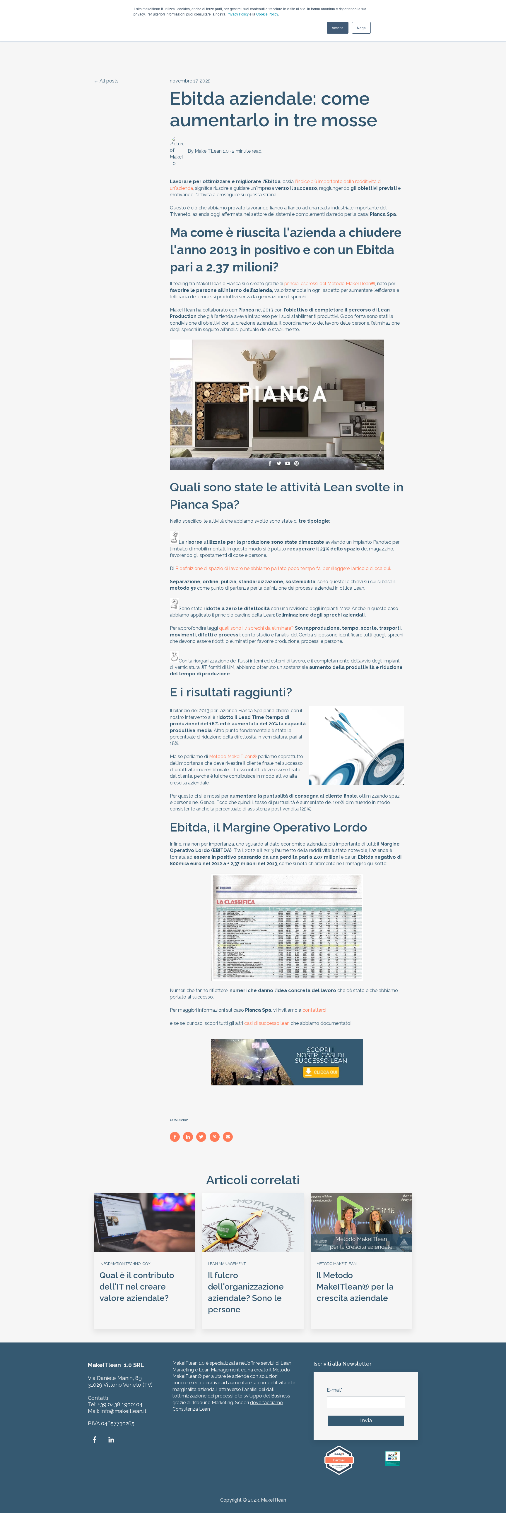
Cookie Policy (267, 13)
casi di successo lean (267, 1023)
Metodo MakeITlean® (233, 756)
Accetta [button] (337, 27)
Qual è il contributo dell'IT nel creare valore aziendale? (137, 1287)
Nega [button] (361, 27)
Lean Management (227, 1263)
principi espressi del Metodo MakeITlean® (329, 283)
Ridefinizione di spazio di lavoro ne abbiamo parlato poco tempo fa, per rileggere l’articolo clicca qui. (283, 568)
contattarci (315, 1010)
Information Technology (125, 1263)
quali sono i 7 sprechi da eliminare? (256, 628)
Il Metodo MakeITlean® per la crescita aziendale (355, 1287)
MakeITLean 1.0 (212, 151)
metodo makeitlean (337, 1263)
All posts (109, 81)
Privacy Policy (237, 13)
